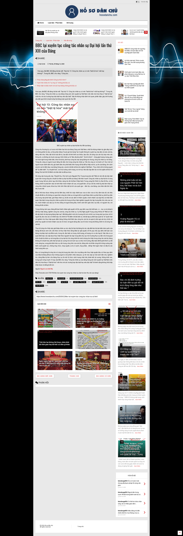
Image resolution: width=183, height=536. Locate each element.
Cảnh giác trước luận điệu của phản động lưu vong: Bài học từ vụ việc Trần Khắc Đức (135, 74)
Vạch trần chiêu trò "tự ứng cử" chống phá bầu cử (53, 83)
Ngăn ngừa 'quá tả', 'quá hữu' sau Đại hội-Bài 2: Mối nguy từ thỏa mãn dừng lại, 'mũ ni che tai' (55, 363)
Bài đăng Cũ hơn (103, 376)
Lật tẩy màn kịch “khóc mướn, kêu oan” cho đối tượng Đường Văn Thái (134, 62)
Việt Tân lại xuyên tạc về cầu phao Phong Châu (52, 31)
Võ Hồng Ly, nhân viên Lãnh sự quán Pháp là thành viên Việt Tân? (130, 352)
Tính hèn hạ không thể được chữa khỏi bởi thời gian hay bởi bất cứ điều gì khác (54, 343)
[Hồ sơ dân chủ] (92, 18)
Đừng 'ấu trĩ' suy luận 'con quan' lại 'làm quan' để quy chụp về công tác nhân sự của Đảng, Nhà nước (92, 342)
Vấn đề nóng (68, 40)
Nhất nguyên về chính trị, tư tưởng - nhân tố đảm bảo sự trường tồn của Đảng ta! (91, 321)
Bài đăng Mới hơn (44, 376)
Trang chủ (38, 40)
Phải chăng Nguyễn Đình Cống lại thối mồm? (51, 80)
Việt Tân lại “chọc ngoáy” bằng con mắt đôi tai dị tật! (131, 319)
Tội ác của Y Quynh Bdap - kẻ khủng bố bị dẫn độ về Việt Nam (136, 32)
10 (122, 442)
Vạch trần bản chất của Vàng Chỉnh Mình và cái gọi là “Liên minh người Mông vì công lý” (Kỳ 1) (108, 31)
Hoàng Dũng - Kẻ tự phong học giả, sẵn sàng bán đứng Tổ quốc (131, 151)
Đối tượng (70, 23)
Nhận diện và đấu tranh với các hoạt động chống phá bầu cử (57, 86)
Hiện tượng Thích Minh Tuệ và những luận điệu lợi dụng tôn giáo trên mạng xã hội (134, 120)
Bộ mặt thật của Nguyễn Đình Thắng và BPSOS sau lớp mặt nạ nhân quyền (134, 85)
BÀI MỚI (120, 42)
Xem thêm (138, 200)
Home (41, 23)
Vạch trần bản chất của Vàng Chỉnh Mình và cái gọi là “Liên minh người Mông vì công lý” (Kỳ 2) (80, 31)
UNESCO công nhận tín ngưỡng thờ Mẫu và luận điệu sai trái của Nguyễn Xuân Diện (135, 50)
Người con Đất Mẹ (46, 269)
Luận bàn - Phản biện (55, 23)
